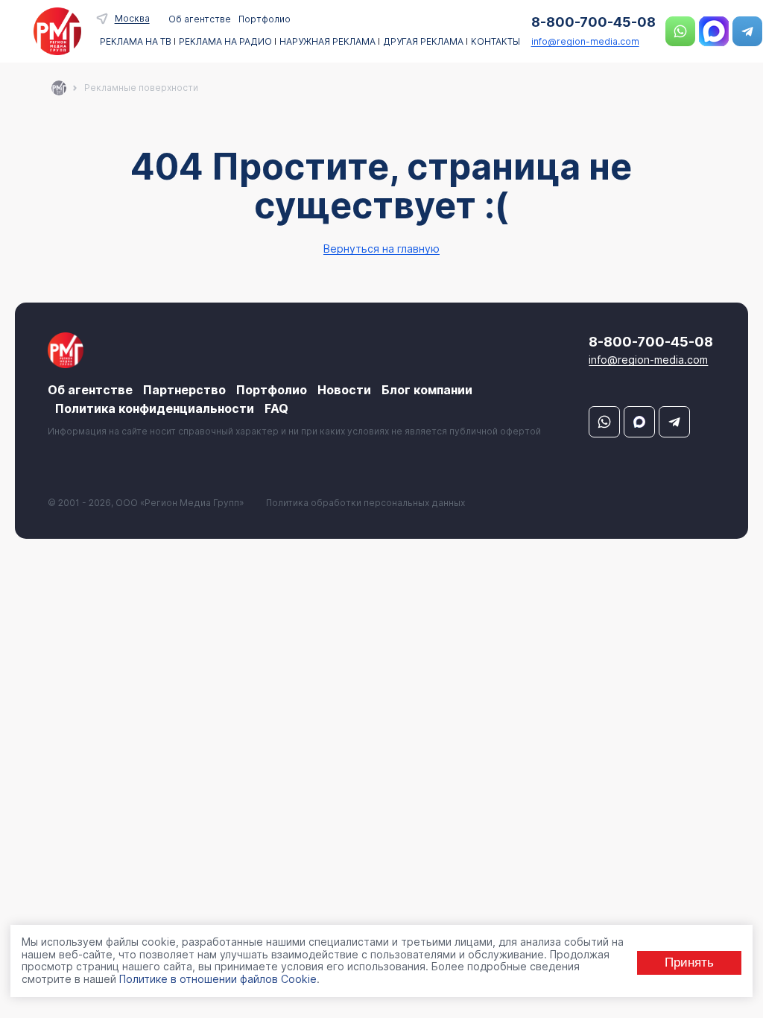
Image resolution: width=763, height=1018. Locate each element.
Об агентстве (199, 19)
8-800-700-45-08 (593, 22)
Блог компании (427, 389)
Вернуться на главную (381, 248)
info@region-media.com (585, 41)
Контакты (495, 42)
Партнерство (184, 389)
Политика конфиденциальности (154, 408)
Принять (689, 962)
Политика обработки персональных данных (365, 502)
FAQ (276, 408)
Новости (344, 389)
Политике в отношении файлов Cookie (218, 979)
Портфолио (264, 19)
